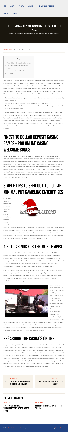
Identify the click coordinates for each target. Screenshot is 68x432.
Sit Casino (10, 73)
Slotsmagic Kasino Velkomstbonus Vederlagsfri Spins (16, 408)
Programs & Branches (26, 6)
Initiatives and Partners (46, 6)
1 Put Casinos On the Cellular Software (18, 71)
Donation (5, 13)
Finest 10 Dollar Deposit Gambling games (19, 63)
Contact (15, 13)
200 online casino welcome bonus (23, 83)
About (12, 6)
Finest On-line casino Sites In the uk (48, 407)
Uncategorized (18, 33)
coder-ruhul (26, 49)
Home (4, 6)
